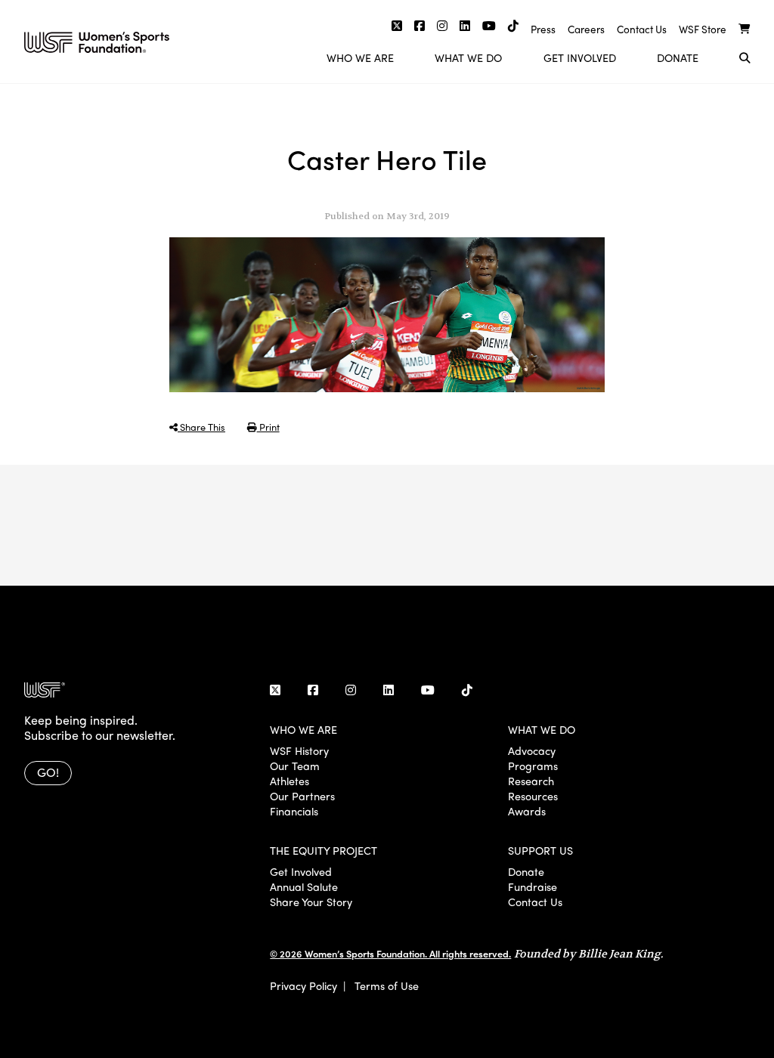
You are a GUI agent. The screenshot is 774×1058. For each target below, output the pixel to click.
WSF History (299, 750)
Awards (527, 810)
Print (268, 426)
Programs (533, 765)
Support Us (540, 850)
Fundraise (532, 886)
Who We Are (360, 57)
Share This (201, 426)
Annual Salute (304, 886)
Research (531, 780)
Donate (677, 57)
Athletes (289, 780)
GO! (48, 772)
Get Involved (579, 57)
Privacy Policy (303, 985)
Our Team (295, 765)
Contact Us (642, 29)
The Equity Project (323, 850)
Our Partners (302, 795)
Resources (533, 795)
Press (543, 29)
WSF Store (702, 29)
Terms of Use (386, 985)
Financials (294, 810)
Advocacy (532, 750)
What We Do (468, 57)
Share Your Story (311, 901)
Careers (586, 29)
